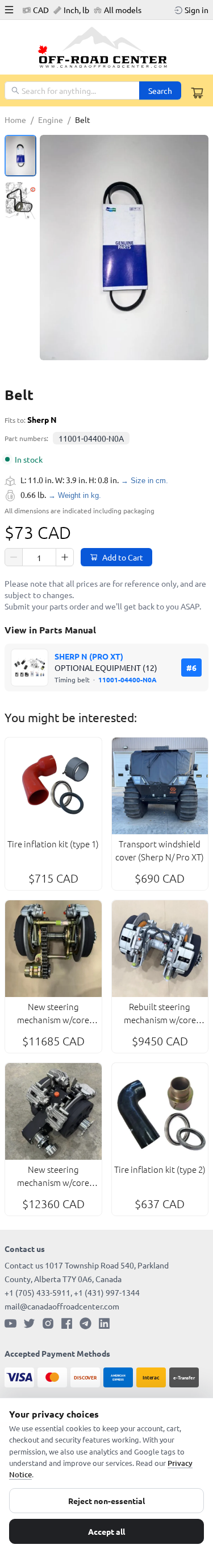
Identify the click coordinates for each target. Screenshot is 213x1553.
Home (15, 119)
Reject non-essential (106, 1501)
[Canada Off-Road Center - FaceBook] (67, 1323)
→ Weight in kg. (74, 495)
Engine (50, 119)
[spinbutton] (39, 558)
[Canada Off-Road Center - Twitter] (29, 1323)
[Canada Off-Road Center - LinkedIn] (104, 1323)
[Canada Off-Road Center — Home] (106, 47)
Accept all (106, 1531)
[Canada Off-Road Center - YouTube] (10, 1323)
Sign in (196, 10)
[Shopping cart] (197, 93)
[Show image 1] (20, 155)
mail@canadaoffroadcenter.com (62, 1306)
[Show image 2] (20, 202)
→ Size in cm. (144, 480)
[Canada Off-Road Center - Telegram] (85, 1323)
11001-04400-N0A (91, 438)
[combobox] (73, 90)
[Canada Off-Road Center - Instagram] (48, 1323)
